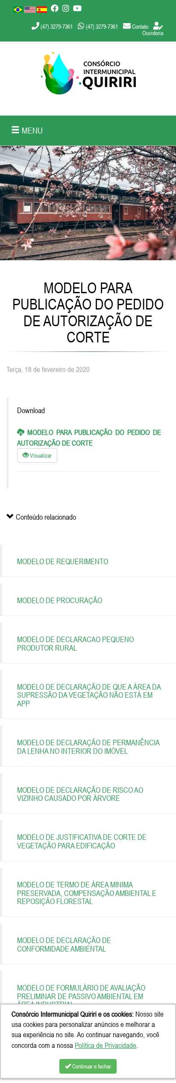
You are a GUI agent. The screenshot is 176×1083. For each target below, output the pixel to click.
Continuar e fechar (91, 1066)
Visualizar (40, 455)
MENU (31, 130)
